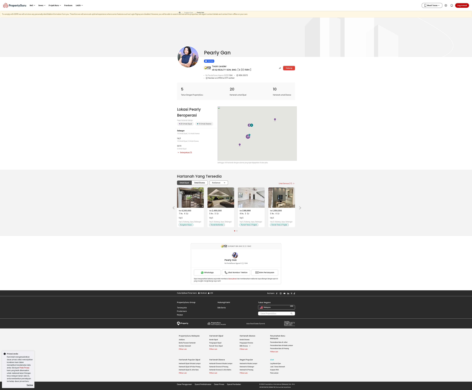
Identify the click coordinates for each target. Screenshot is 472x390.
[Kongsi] (279, 68)
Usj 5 (179, 138)
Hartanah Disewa (247, 336)
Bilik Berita (222, 308)
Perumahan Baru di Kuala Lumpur (281, 345)
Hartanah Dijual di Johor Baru (189, 370)
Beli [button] (31, 5)
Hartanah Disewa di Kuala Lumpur (220, 363)
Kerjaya (180, 315)
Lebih (78, 5)
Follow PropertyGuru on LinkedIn (287, 293)
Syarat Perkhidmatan (203, 384)
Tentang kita (182, 308)
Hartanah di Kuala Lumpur (248, 363)
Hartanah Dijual (216, 336)
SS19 (179, 146)
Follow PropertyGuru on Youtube (284, 293)
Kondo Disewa (244, 340)
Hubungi (289, 68)
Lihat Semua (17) (286, 183)
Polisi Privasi (24, 368)
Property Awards (216, 323)
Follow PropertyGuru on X (291, 293)
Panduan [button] (68, 5)
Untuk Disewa (199, 183)
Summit (255, 323)
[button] (172, 208)
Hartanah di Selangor (247, 367)
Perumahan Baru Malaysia (277, 337)
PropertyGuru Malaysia (189, 336)
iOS (211, 293)
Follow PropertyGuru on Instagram (280, 293)
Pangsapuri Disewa (246, 343)
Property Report (289, 323)
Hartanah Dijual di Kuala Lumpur (190, 363)
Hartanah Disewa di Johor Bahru (220, 370)
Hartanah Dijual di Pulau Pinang (189, 367)
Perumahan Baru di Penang (279, 348)
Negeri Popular (246, 359)
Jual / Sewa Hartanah (277, 367)
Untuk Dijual (184, 183)
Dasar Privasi (219, 384)
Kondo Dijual (213, 340)
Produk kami (182, 311)
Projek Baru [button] (54, 5)
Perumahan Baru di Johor (279, 342)
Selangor (181, 131)
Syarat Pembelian (234, 384)
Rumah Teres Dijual (216, 346)
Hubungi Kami (224, 302)
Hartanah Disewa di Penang (218, 367)
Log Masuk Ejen (275, 363)
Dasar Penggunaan (184, 384)
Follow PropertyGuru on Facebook (276, 293)
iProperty (182, 323)
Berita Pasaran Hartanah (187, 343)
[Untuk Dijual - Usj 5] (190, 197)
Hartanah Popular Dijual (189, 359)
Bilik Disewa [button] (244, 346)
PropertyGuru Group (186, 302)
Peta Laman (274, 373)
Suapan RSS (274, 370)
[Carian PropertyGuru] (292, 313)
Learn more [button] (201, 55)
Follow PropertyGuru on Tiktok (294, 293)
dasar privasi (232, 279)
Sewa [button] (40, 5)
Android (203, 293)
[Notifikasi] (451, 5)
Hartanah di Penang (246, 370)
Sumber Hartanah (185, 346)
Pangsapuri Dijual (215, 343)
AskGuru (182, 340)
